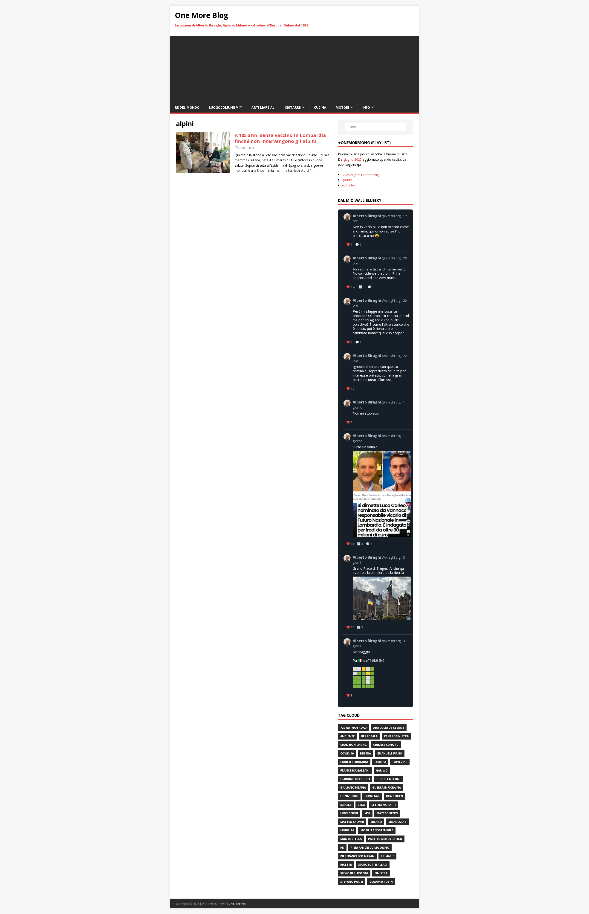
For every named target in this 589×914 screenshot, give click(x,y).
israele (345, 805)
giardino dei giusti (355, 779)
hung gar (372, 796)
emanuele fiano (389, 753)
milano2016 (397, 822)
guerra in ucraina (386, 787)
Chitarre (293, 107)
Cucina (320, 107)
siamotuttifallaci (372, 865)
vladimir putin (381, 882)
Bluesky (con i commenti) (360, 175)
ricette (346, 865)
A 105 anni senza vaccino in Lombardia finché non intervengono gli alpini (280, 138)
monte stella (351, 839)
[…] (312, 170)
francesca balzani (355, 770)
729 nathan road (353, 728)
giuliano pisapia (353, 787)
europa (380, 762)
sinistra (381, 873)
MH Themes (238, 904)
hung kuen (394, 796)
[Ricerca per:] (375, 127)
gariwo (382, 770)
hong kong (349, 796)
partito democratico (385, 839)
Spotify (346, 180)
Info (366, 107)
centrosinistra (396, 736)
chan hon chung (353, 745)
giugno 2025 (352, 159)
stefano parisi (351, 882)
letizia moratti (383, 805)
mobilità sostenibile (377, 830)
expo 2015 (400, 762)
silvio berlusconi (354, 873)
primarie (387, 856)
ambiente (347, 736)
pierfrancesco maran (357, 856)
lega (361, 805)
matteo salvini (352, 822)
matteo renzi (387, 813)
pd (342, 848)
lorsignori (349, 813)
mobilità (347, 830)
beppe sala (369, 736)
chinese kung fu (385, 745)
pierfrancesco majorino (370, 848)
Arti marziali (263, 107)
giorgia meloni (388, 779)
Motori (342, 107)
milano (376, 822)
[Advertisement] (294, 68)
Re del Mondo (187, 107)
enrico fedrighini (354, 762)
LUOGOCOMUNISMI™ (225, 107)
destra (365, 753)
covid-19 (347, 753)
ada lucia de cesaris (388, 728)
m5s (367, 813)
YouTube (348, 185)
